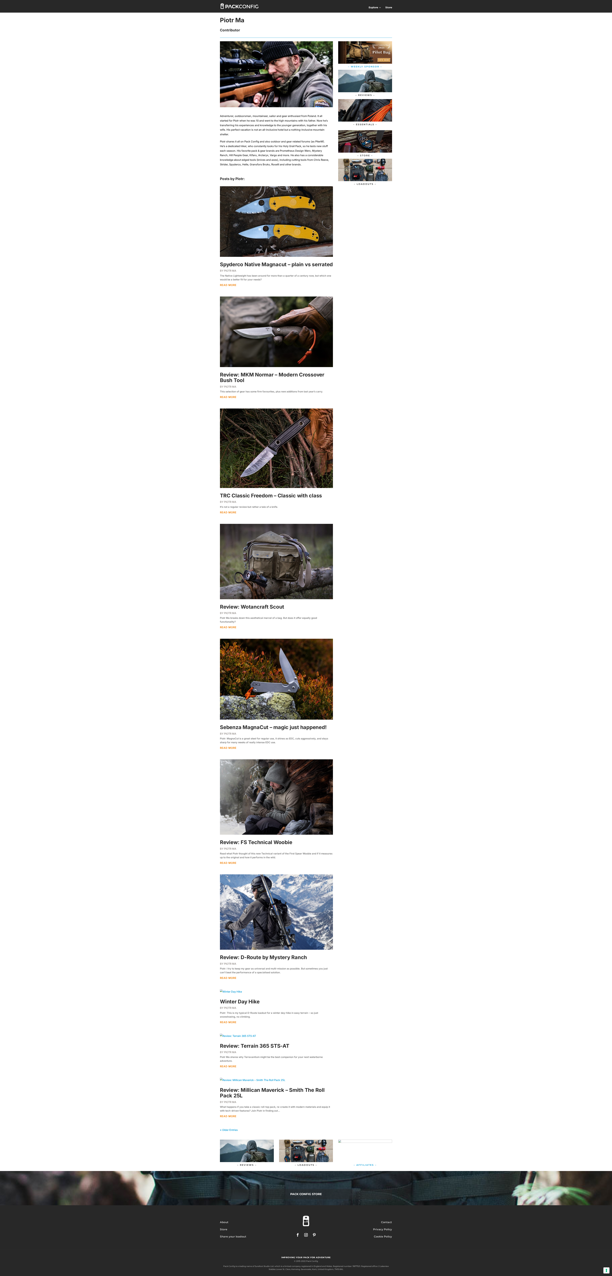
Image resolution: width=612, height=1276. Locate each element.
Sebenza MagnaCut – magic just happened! (273, 727)
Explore (373, 7)
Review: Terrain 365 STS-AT (254, 1046)
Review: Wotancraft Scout (252, 607)
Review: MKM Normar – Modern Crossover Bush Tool (272, 377)
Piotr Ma (230, 270)
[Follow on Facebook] (297, 1234)
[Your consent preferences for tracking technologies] (606, 1270)
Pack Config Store (306, 1194)
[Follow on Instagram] (306, 1234)
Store (388, 7)
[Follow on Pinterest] (314, 1234)
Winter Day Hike (239, 1001)
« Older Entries (229, 1129)
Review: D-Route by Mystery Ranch (263, 957)
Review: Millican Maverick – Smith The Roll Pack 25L (272, 1093)
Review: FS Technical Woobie (256, 842)
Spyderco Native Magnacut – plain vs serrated (276, 264)
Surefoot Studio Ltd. (264, 1266)
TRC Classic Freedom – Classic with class (271, 495)
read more (228, 285)
